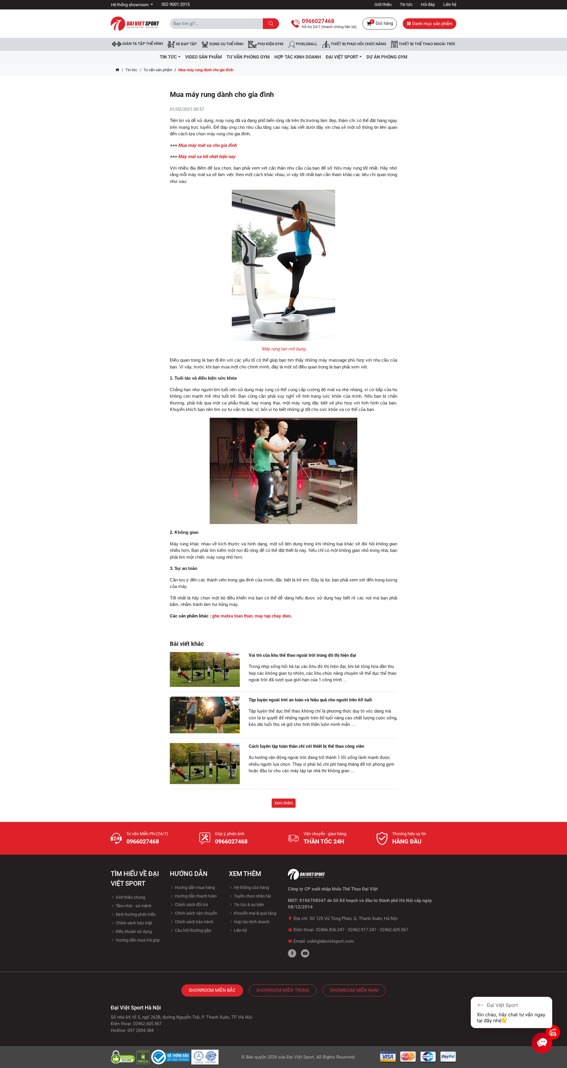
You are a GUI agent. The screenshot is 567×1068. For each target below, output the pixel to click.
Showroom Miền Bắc (212, 990)
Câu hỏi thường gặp (192, 930)
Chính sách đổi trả (191, 904)
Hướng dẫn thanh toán (195, 896)
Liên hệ (449, 4)
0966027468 (142, 841)
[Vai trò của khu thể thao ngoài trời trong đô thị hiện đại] (205, 669)
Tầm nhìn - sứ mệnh (133, 905)
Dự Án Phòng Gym (386, 57)
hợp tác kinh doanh (297, 57)
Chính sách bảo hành (194, 921)
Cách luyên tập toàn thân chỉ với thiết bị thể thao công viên (306, 746)
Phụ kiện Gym (270, 44)
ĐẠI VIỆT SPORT (342, 57)
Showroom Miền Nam (354, 990)
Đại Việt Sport (300, 1057)
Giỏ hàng (382, 23)
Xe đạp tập (186, 44)
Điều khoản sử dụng (133, 931)
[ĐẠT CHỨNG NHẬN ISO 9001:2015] (205, 1056)
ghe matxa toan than (232, 616)
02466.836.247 (330, 929)
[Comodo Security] (123, 1056)
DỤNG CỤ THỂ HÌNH (225, 44)
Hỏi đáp (428, 4)
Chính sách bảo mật (133, 923)
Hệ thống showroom (130, 4)
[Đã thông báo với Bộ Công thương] (171, 1056)
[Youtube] (305, 953)
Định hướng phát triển (135, 914)
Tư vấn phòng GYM (248, 57)
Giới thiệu (383, 4)
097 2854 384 (141, 1030)
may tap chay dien (273, 616)
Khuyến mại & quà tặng (254, 913)
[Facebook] (292, 953)
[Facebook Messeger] (552, 1032)
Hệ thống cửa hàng (251, 887)
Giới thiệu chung (130, 897)
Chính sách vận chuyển (195, 913)
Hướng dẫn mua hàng (194, 887)
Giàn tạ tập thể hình (142, 43)
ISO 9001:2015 (176, 4)
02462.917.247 (362, 929)
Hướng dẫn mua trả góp (137, 940)
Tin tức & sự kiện (248, 904)
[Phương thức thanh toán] (418, 1056)
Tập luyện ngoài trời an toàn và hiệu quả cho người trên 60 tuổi (310, 700)
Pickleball (306, 44)
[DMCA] (143, 1056)
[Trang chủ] (117, 70)
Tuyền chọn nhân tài (252, 896)
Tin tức (406, 4)
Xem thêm (283, 803)
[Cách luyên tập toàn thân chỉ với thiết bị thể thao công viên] (205, 763)
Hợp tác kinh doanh (251, 921)
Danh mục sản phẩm (431, 23)
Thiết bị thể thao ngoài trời (426, 44)
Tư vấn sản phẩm (158, 70)
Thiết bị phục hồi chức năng (358, 44)
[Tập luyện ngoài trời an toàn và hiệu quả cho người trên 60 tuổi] (205, 715)
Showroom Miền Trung (282, 990)
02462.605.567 (394, 929)
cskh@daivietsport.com (330, 941)
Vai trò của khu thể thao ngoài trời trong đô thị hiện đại (302, 655)
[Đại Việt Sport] (135, 23)
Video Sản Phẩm (203, 57)
